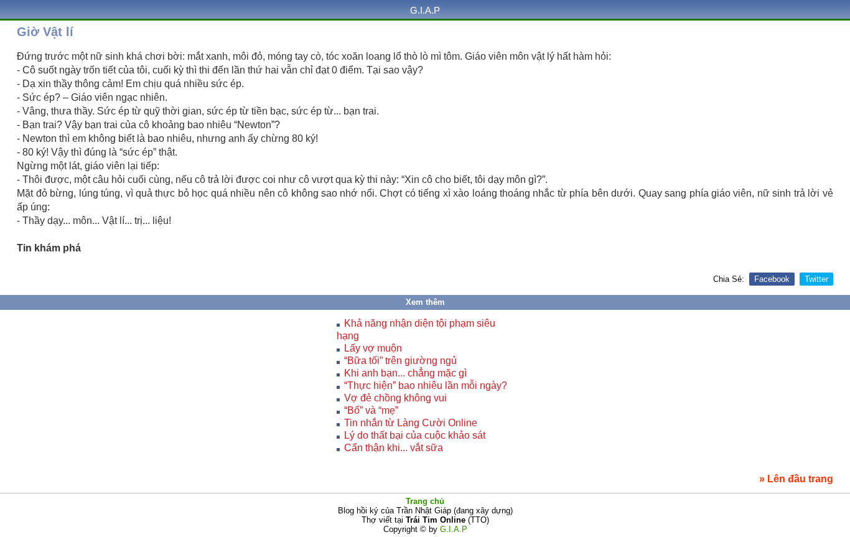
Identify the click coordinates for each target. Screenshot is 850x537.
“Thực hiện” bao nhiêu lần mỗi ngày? (425, 385)
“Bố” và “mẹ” (371, 410)
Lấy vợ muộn (373, 348)
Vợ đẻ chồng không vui (395, 398)
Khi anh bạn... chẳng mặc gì (405, 373)
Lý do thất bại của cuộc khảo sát (414, 435)
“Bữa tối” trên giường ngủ (400, 360)
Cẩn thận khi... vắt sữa (393, 447)
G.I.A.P (425, 10)
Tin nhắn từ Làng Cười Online (410, 423)
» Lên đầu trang (796, 479)
